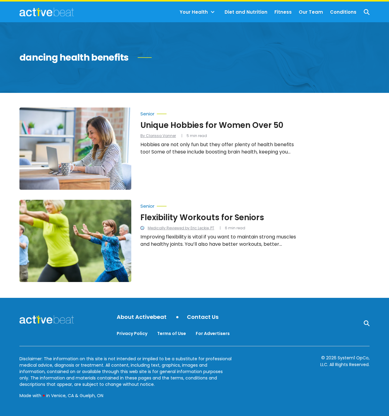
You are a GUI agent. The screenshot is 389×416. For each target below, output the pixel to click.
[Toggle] (213, 12)
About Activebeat (142, 317)
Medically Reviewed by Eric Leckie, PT (181, 228)
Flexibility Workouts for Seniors (202, 217)
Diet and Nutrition (246, 12)
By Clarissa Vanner (158, 135)
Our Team (311, 12)
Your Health (194, 12)
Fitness (283, 12)
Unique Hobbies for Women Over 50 (211, 125)
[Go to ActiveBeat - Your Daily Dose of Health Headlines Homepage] (46, 12)
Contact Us (203, 317)
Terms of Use (171, 333)
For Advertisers (213, 333)
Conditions (343, 12)
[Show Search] (367, 12)
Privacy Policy (132, 333)
